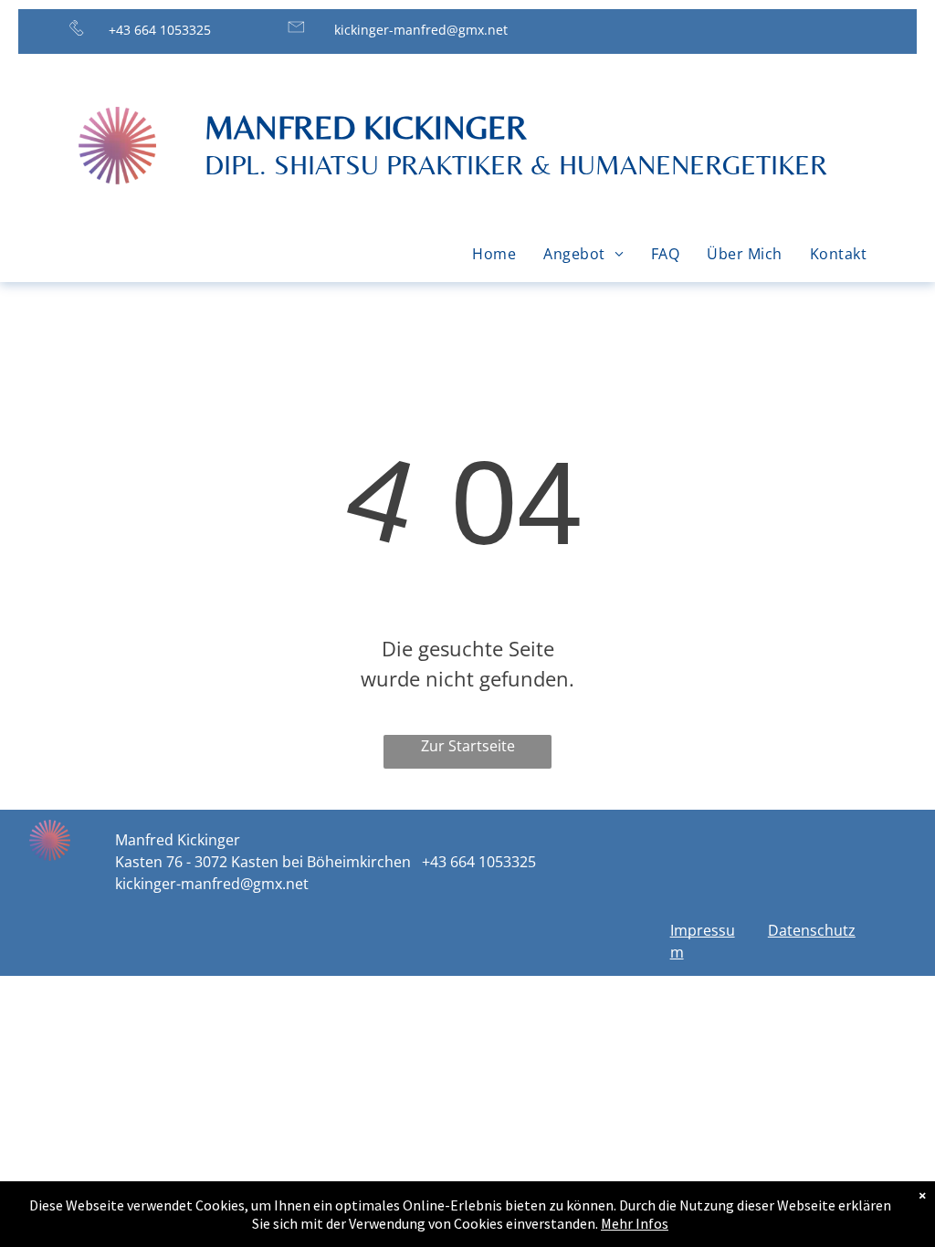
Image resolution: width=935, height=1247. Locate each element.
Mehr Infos (634, 1223)
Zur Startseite (468, 746)
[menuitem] (494, 253)
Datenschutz (812, 930)
